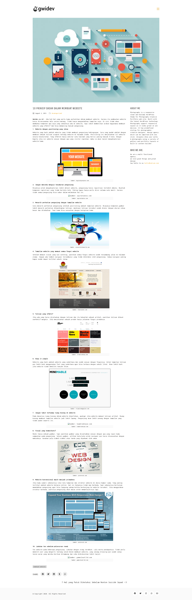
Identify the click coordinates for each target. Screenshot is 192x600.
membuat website (39, 566)
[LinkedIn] (54, 574)
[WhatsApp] (65, 574)
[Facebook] (43, 574)
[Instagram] (146, 593)
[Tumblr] (59, 574)
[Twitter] (48, 574)
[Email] (157, 593)
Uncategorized (57, 113)
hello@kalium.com (151, 163)
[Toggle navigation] (158, 8)
